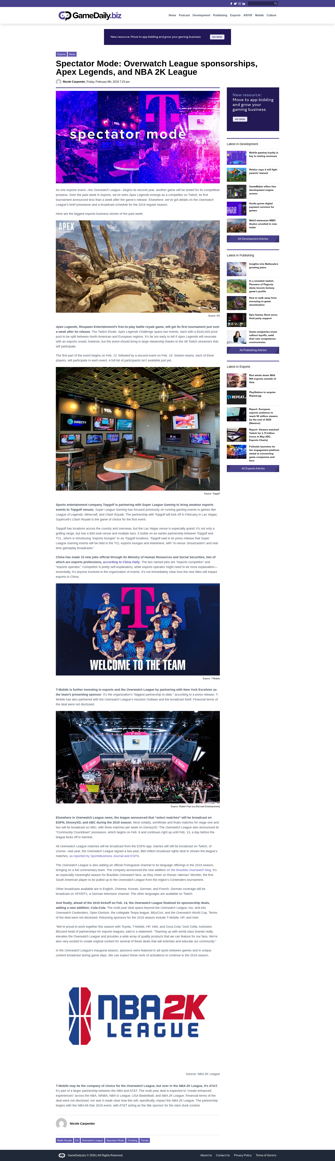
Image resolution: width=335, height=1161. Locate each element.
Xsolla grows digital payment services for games (261, 207)
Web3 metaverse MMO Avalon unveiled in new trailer (263, 224)
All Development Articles (253, 238)
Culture (271, 15)
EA (77, 1140)
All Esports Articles (253, 468)
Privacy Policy (243, 1155)
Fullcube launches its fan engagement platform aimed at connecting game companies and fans (264, 453)
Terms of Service (266, 1155)
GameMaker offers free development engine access (262, 190)
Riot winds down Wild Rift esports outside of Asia (262, 379)
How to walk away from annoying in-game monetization (263, 301)
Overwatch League (92, 1140)
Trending (132, 1140)
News (172, 15)
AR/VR (247, 15)
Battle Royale (64, 1140)
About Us (206, 1155)
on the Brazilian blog (189, 870)
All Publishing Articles (253, 350)
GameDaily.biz (77, 1155)
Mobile (259, 15)
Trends (144, 1140)
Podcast (184, 15)
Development (201, 15)
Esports (235, 15)
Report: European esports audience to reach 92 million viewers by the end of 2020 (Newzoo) (263, 416)
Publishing (220, 15)
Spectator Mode (115, 1140)
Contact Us (223, 1155)
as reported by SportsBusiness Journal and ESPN (104, 856)
